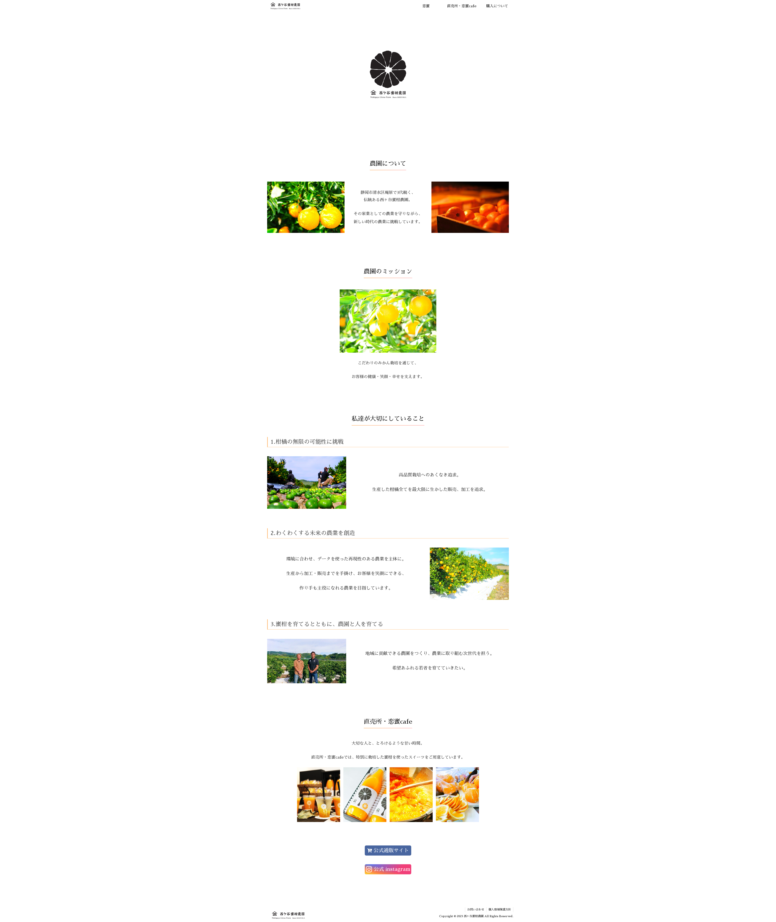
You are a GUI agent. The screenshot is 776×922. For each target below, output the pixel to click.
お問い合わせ (475, 909)
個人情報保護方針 (499, 909)
